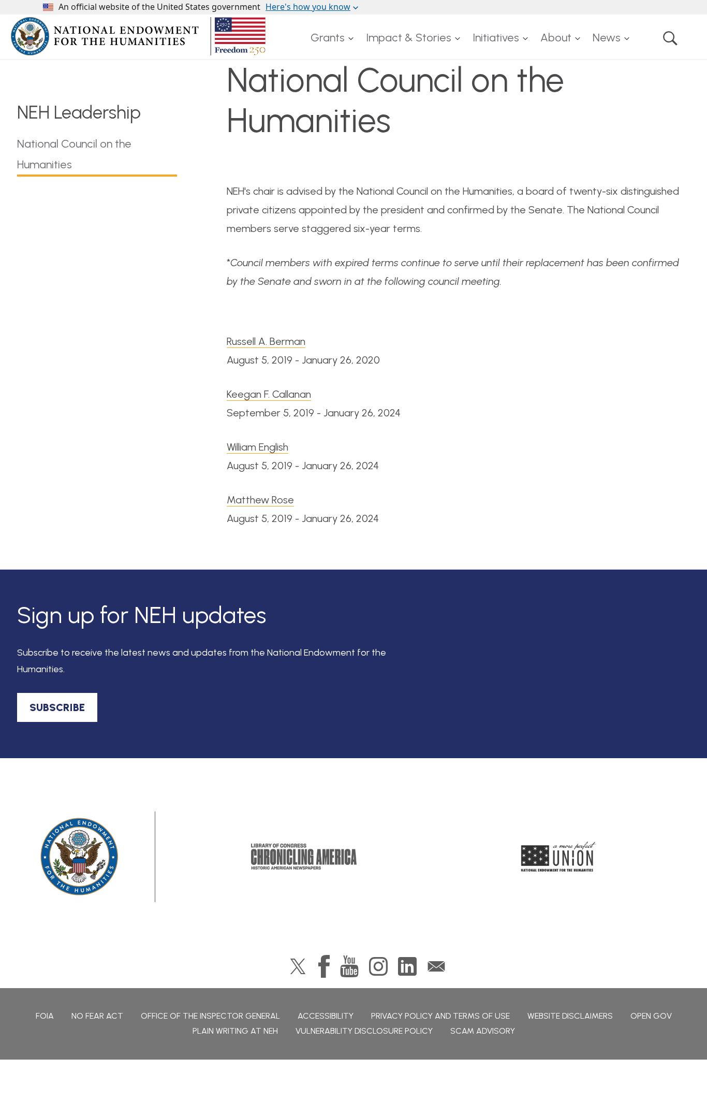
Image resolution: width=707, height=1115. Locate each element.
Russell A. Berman (266, 341)
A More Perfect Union (559, 856)
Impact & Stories (408, 38)
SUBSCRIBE (57, 707)
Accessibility (326, 1016)
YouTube (349, 966)
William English (257, 447)
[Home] (140, 36)
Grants (328, 38)
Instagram (378, 966)
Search (670, 38)
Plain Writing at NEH (235, 1031)
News (607, 38)
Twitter (298, 966)
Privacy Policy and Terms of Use (440, 1016)
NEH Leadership (79, 112)
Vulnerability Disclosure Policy (364, 1031)
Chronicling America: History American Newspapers (304, 857)
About (555, 38)
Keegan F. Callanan (269, 394)
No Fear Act (97, 1016)
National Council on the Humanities (74, 154)
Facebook (324, 966)
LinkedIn (407, 966)
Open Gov (651, 1016)
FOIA (45, 1016)
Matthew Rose (260, 500)
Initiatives (496, 38)
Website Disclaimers (570, 1016)
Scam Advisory (482, 1031)
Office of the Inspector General (210, 1016)
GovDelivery (436, 966)
